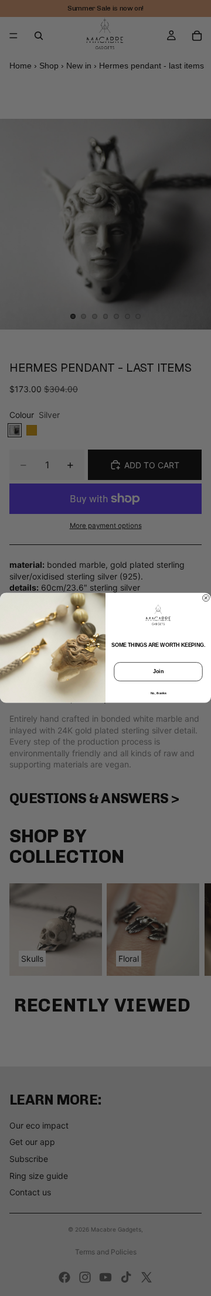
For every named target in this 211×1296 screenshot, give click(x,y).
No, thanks (158, 693)
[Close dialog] (206, 598)
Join (158, 672)
